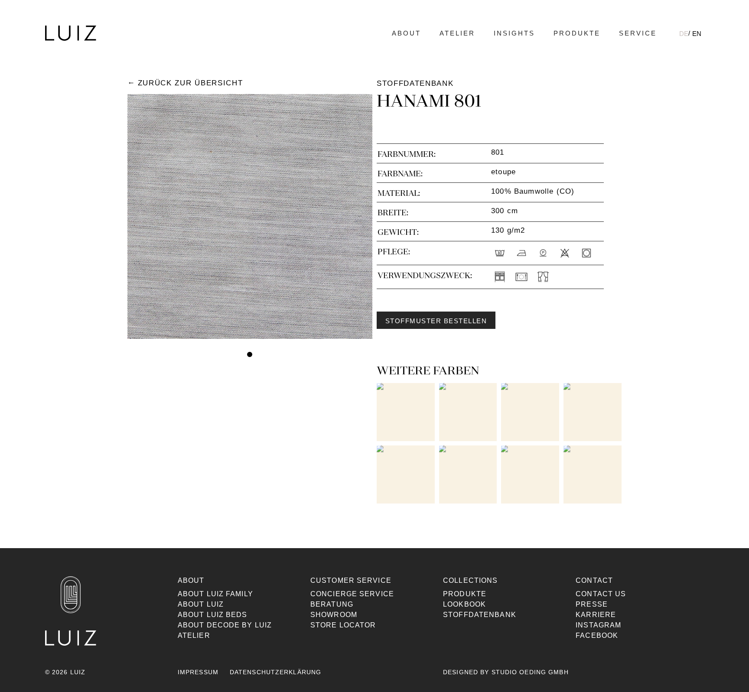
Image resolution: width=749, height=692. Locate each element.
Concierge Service (352, 594)
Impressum (198, 672)
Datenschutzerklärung (275, 672)
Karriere (596, 614)
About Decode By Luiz (225, 625)
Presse (592, 604)
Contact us (601, 594)
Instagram (598, 625)
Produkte (577, 33)
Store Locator (343, 625)
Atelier (457, 33)
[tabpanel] (249, 216)
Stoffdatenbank (479, 614)
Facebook (597, 635)
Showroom (333, 614)
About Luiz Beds (212, 614)
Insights (514, 33)
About (406, 33)
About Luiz (201, 604)
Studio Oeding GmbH (530, 672)
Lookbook (464, 604)
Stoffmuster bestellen (436, 321)
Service (638, 33)
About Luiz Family (215, 594)
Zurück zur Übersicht (190, 83)
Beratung (331, 604)
